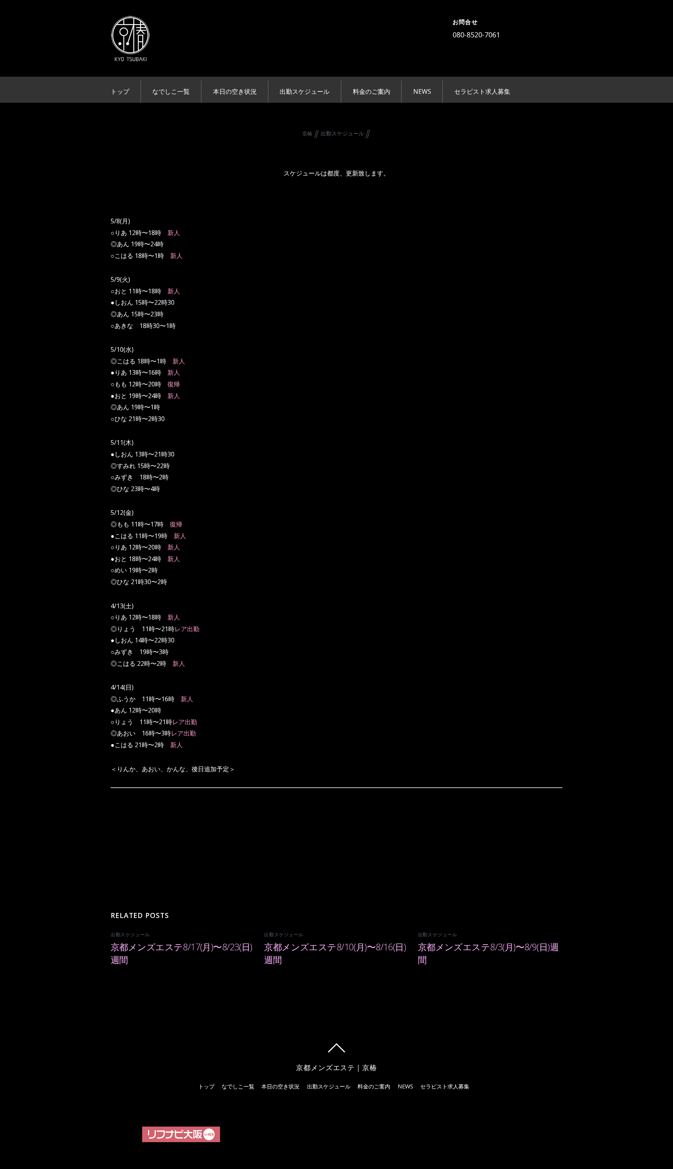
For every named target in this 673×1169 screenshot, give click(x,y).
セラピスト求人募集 (482, 91)
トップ (120, 91)
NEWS (422, 91)
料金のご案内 (371, 91)
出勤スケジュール (304, 91)
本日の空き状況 (235, 91)
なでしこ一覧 (171, 91)
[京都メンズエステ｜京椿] (130, 56)
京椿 (307, 133)
